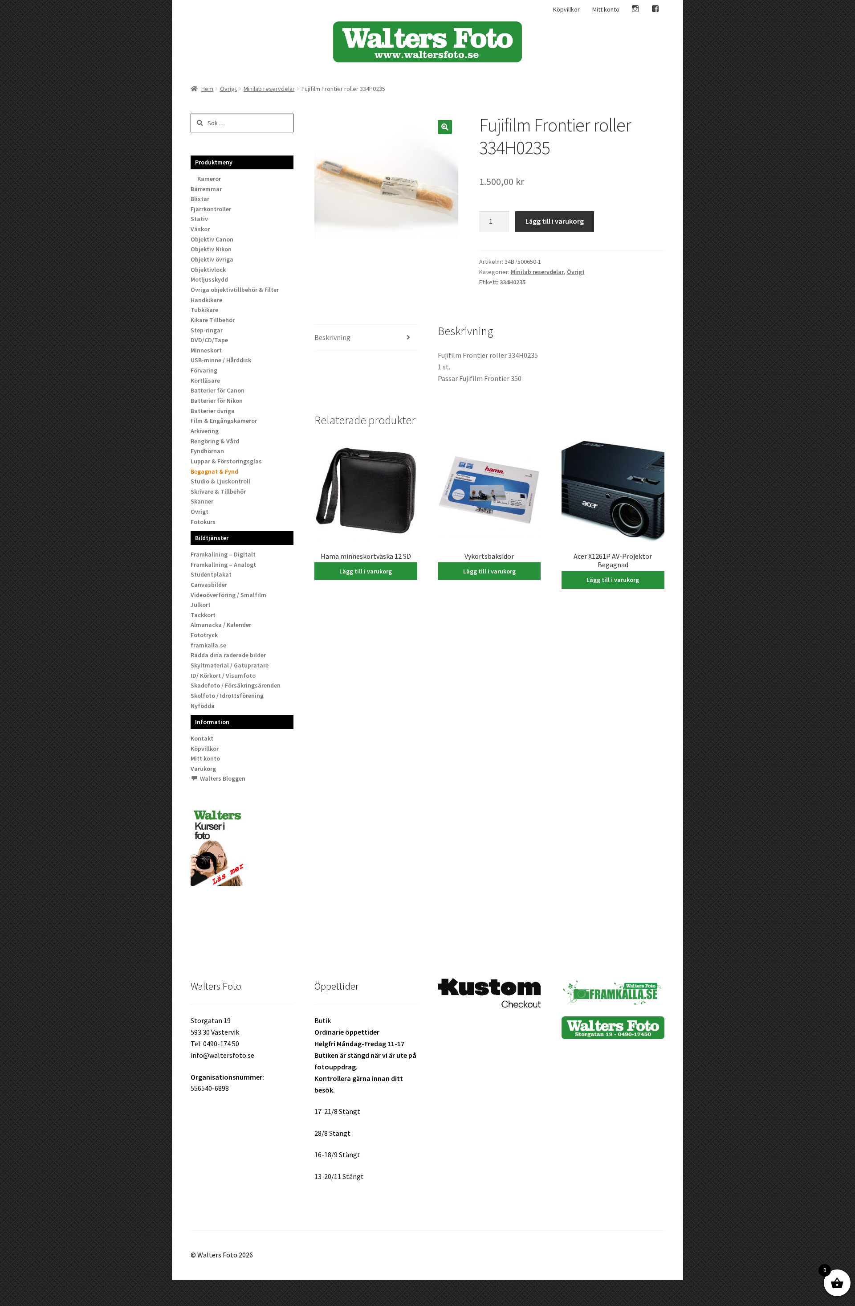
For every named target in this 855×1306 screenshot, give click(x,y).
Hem (207, 89)
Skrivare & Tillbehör (218, 491)
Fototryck (204, 635)
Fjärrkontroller (211, 209)
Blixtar (200, 199)
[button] (445, 127)
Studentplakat (211, 574)
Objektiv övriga (212, 259)
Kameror (209, 179)
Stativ (199, 219)
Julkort (201, 605)
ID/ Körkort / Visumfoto (223, 675)
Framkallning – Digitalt (223, 554)
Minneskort (206, 350)
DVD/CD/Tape (209, 340)
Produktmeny (213, 162)
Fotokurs (203, 522)
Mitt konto (605, 9)
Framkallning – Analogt (223, 565)
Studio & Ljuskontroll (220, 481)
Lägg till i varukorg (554, 221)
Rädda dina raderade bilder (228, 655)
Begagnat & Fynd (214, 471)
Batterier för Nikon (217, 401)
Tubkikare (204, 310)
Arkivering (205, 431)
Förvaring (204, 370)
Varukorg (203, 769)
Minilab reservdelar (269, 89)
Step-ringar (207, 330)
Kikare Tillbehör (213, 320)
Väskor (200, 229)
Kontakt (202, 738)
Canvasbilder (209, 585)
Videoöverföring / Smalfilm (228, 595)
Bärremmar (206, 189)
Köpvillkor (566, 9)
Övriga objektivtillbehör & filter (235, 290)
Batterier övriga (213, 411)
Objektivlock (208, 270)
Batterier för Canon (217, 390)
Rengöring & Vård (215, 441)
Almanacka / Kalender (221, 625)
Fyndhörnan (207, 451)
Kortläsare (205, 381)
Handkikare (206, 300)
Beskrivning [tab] (332, 337)
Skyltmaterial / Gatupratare (230, 665)
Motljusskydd (209, 279)
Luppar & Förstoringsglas (226, 461)
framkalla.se (208, 645)
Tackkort (203, 615)
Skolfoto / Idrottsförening (227, 696)
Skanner (202, 501)
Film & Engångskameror (224, 421)
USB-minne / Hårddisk (221, 360)
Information (212, 722)
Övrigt (228, 89)
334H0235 (512, 282)
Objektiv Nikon (211, 249)
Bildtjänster (211, 538)
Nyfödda (203, 706)
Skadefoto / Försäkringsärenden (236, 685)
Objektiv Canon (212, 239)
